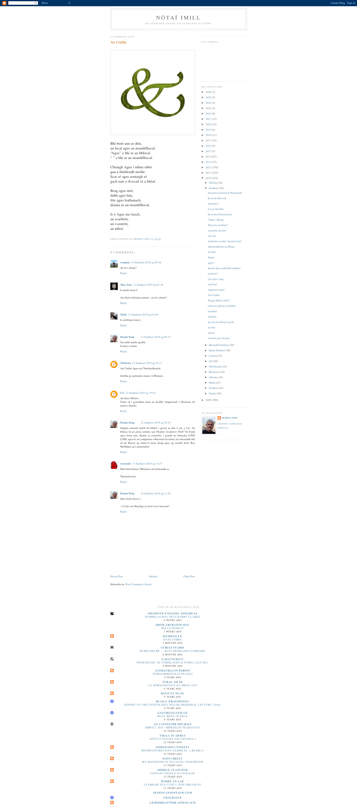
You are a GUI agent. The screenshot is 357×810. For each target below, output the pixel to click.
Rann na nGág (172, 693)
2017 (209, 140)
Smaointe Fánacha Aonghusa (173, 613)
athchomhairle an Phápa (221, 246)
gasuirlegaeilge (172, 713)
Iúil (211, 361)
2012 (209, 167)
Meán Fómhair (217, 350)
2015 (209, 151)
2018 (209, 135)
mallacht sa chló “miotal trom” (225, 241)
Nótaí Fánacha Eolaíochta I (173, 738)
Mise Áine (126, 284)
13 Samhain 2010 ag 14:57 (147, 463)
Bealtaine (214, 372)
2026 (209, 92)
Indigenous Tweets (172, 747)
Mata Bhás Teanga (172, 716)
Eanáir (213, 393)
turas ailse (172, 682)
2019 (209, 129)
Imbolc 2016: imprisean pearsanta (172, 727)
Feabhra (213, 388)
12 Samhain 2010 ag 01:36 (148, 284)
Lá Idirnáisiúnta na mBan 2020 (172, 685)
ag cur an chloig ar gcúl (221, 322)
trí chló (212, 252)
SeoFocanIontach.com (172, 792)
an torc (211, 327)
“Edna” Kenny (216, 219)
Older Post (189, 576)
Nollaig (213, 182)
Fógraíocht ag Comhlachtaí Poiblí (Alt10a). (173, 662)
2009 (209, 400)
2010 (209, 178)
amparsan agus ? (217, 289)
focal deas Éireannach (220, 214)
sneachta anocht (217, 230)
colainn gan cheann (219, 338)
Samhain (214, 188)
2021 (209, 119)
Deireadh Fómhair (219, 345)
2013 (209, 162)
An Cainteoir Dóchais (173, 724)
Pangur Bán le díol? (219, 300)
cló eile (212, 236)
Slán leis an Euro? (218, 225)
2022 (209, 113)
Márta (212, 382)
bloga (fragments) (172, 701)
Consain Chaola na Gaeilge (172, 773)
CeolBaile (172, 797)
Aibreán (213, 377)
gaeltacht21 (172, 659)
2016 (209, 146)
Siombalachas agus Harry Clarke (172, 616)
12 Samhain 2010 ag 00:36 (146, 262)
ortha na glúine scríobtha (222, 306)
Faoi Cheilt (173, 758)
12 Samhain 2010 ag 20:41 (156, 422)
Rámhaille (172, 636)
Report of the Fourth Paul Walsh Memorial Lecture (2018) (172, 704)
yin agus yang (216, 279)
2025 (209, 97)
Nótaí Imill (178, 17)
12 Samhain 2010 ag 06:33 (156, 337)
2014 (209, 156)
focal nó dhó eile (217, 198)
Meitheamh (215, 366)
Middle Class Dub (172, 770)
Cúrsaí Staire (172, 647)
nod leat (212, 284)
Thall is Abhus (172, 735)
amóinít (212, 316)
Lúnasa (213, 355)
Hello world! (172, 628)
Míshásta (125, 363)
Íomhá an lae (172, 781)
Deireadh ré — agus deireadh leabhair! (173, 650)
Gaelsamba (172, 639)
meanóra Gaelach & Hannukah (225, 193)
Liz (122, 393)
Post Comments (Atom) (138, 584)
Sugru (211, 257)
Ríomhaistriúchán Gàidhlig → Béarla (173, 750)
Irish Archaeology (172, 625)
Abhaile (153, 576)
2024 (209, 103)
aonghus (125, 262)
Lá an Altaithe (216, 209)
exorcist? (213, 273)
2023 (209, 108)
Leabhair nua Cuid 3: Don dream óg (172, 784)
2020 (209, 124)
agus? (211, 263)
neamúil (212, 311)
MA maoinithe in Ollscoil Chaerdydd (172, 761)
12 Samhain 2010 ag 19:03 (140, 393)
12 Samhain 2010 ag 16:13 (147, 363)
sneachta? (213, 203)
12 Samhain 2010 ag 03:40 (143, 314)
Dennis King (127, 337)
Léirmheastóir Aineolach (173, 802)
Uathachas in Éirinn (172, 670)
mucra (211, 333)
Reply (123, 273)
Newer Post (116, 576)
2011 (209, 173)
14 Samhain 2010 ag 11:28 (156, 493)
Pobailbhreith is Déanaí (173, 673)
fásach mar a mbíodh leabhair (224, 268)
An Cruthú (214, 295)
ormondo (125, 463)
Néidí (123, 314)
